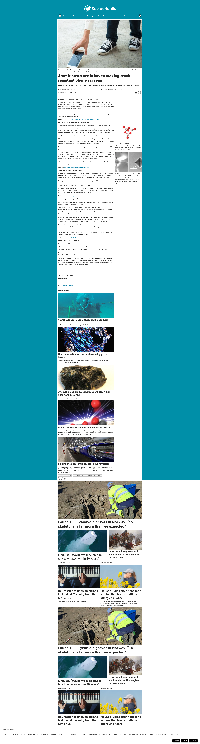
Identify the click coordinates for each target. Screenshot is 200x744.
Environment (82, 16)
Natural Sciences (114, 16)
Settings (176, 740)
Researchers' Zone (125, 16)
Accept (185, 740)
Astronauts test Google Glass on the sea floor (76, 167)
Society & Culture (72, 16)
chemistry (69, 475)
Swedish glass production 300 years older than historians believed (82, 119)
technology (77, 475)
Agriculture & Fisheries (101, 16)
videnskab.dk (98, 475)
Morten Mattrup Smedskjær (67, 285)
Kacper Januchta (64, 283)
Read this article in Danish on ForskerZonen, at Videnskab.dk (75, 270)
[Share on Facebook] (136, 92)
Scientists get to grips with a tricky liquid (75, 196)
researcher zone (87, 475)
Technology (90, 16)
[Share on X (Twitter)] (138, 92)
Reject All (193, 740)
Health (64, 16)
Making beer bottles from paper (72, 237)
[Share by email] (141, 92)
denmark (61, 475)
